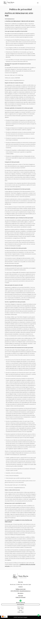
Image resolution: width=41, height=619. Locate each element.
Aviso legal (20, 595)
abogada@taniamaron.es (25, 591)
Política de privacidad (20, 597)
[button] (38, 3)
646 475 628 (22, 589)
